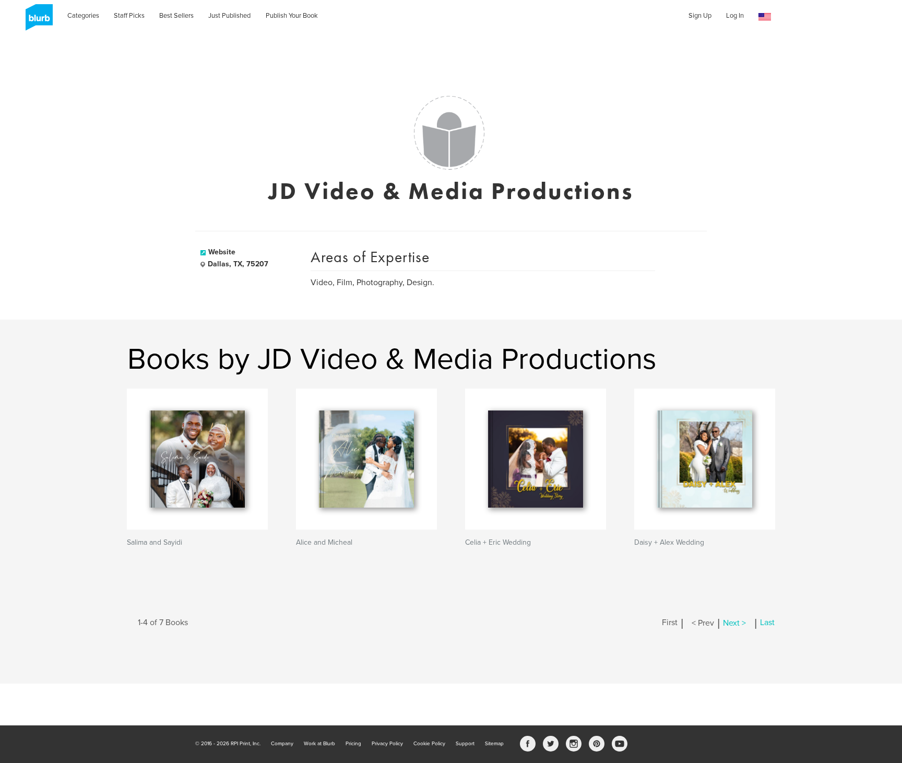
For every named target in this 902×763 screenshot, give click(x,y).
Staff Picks (129, 15)
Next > (734, 623)
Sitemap (494, 744)
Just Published (229, 15)
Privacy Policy (387, 744)
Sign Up (700, 15)
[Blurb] (36, 21)
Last (767, 623)
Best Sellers (176, 15)
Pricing (353, 744)
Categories (83, 15)
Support (465, 744)
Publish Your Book (292, 15)
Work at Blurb (319, 744)
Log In (735, 15)
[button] (764, 17)
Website (221, 252)
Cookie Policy (429, 744)
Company (282, 744)
